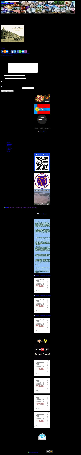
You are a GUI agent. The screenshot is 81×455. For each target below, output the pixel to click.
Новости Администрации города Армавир (22, 207)
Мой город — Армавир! (7, 3)
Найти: (2, 1)
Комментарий (4, 72)
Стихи (8, 149)
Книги (9, 145)
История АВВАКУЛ (7, 55)
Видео (8, 142)
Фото (8, 151)
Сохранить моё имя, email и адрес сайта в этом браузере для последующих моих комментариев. (28, 81)
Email (3, 78)
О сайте (6, 12)
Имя (2, 75)
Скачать (3, 48)
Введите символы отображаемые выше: (11, 88)
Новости (9, 148)
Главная (6, 8)
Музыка (9, 146)
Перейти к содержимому (7, 5)
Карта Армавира (8, 11)
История (9, 144)
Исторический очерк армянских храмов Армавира (15, 53)
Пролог (6, 10)
